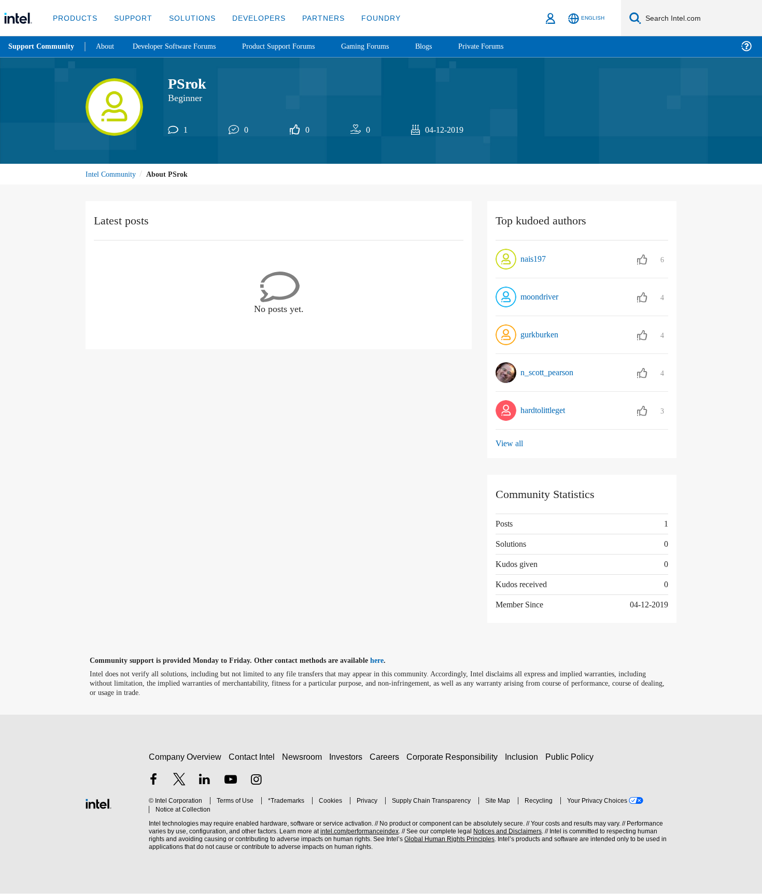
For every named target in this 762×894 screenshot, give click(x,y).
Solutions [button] (187, 17)
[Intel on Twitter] (179, 781)
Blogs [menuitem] (444, 46)
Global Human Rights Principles (446, 840)
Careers (386, 757)
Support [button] (130, 17)
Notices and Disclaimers (504, 832)
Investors (348, 757)
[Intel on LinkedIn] (205, 781)
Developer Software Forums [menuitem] (182, 46)
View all (510, 444)
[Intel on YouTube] (230, 781)
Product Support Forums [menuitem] (293, 46)
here (385, 661)
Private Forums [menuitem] (503, 46)
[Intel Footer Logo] (98, 803)
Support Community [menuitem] (42, 46)
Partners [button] (313, 17)
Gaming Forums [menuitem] (384, 46)
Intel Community (112, 174)
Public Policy (571, 757)
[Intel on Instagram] (256, 781)
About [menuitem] (108, 46)
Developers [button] (251, 17)
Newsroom (304, 757)
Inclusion (523, 757)
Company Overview (185, 757)
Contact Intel (253, 757)
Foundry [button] (368, 17)
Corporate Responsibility (454, 757)
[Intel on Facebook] (153, 781)
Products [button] (74, 17)
